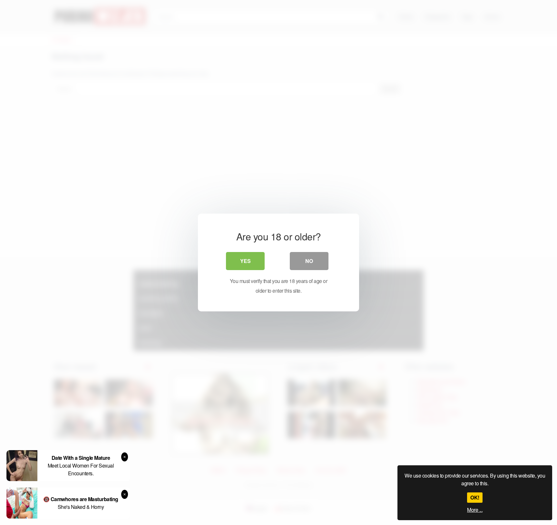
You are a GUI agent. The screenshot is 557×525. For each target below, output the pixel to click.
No (309, 261)
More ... (475, 509)
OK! (474, 497)
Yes (245, 261)
